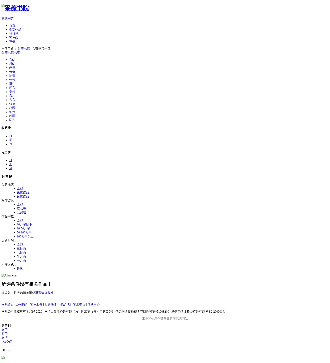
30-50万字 (23, 228)
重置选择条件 (44, 292)
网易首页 (8, 304)
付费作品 (23, 196)
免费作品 (23, 192)
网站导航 (65, 304)
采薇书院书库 (11, 52)
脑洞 (12, 75)
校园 (12, 107)
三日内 (21, 248)
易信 (5, 333)
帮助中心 (93, 304)
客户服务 (36, 304)
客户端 (13, 37)
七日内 (21, 252)
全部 (20, 188)
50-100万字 (24, 232)
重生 (12, 83)
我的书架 (8, 18)
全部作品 (15, 29)
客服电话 (79, 304)
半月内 (21, 256)
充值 (12, 41)
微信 (5, 329)
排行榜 (13, 33)
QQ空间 (7, 341)
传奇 (12, 71)
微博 (5, 337)
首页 (12, 25)
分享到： (8, 325)
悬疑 (12, 67)
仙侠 (12, 111)
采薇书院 (24, 48)
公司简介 (22, 304)
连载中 (21, 208)
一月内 (21, 260)
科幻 (12, 63)
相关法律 (50, 304)
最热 (20, 268)
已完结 (21, 212)
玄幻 (12, 59)
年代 (12, 79)
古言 (12, 99)
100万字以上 (25, 236)
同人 (12, 120)
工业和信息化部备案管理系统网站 (165, 318)
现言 (12, 87)
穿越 (12, 91)
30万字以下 (24, 224)
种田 (12, 115)
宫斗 (12, 95)
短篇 (12, 103)
